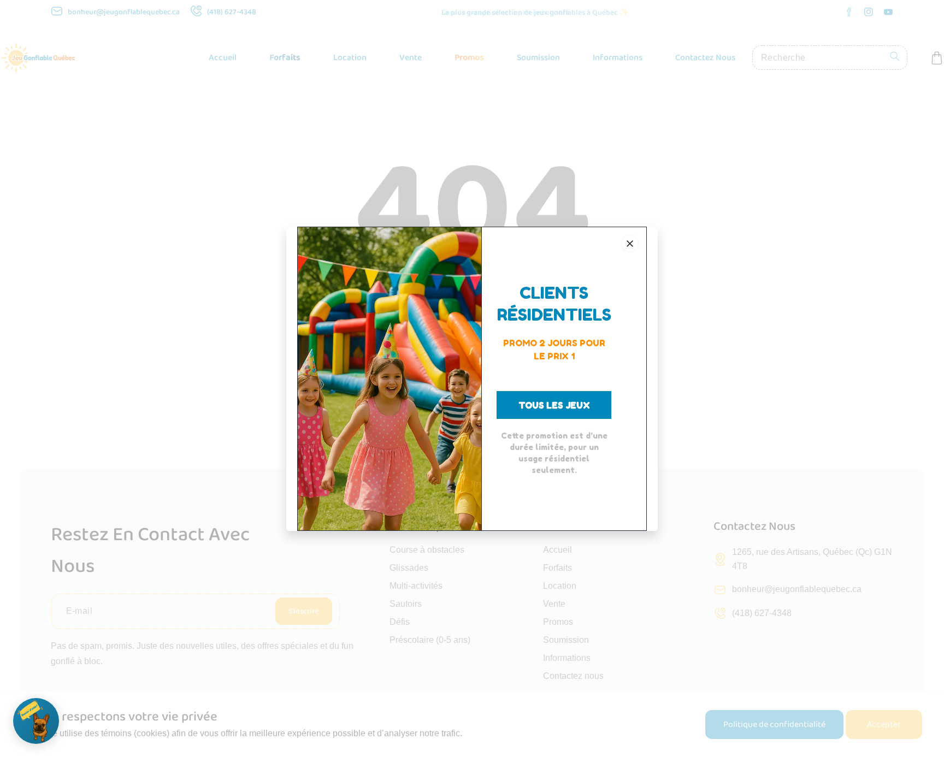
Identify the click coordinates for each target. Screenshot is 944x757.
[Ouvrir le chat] (36, 721)
